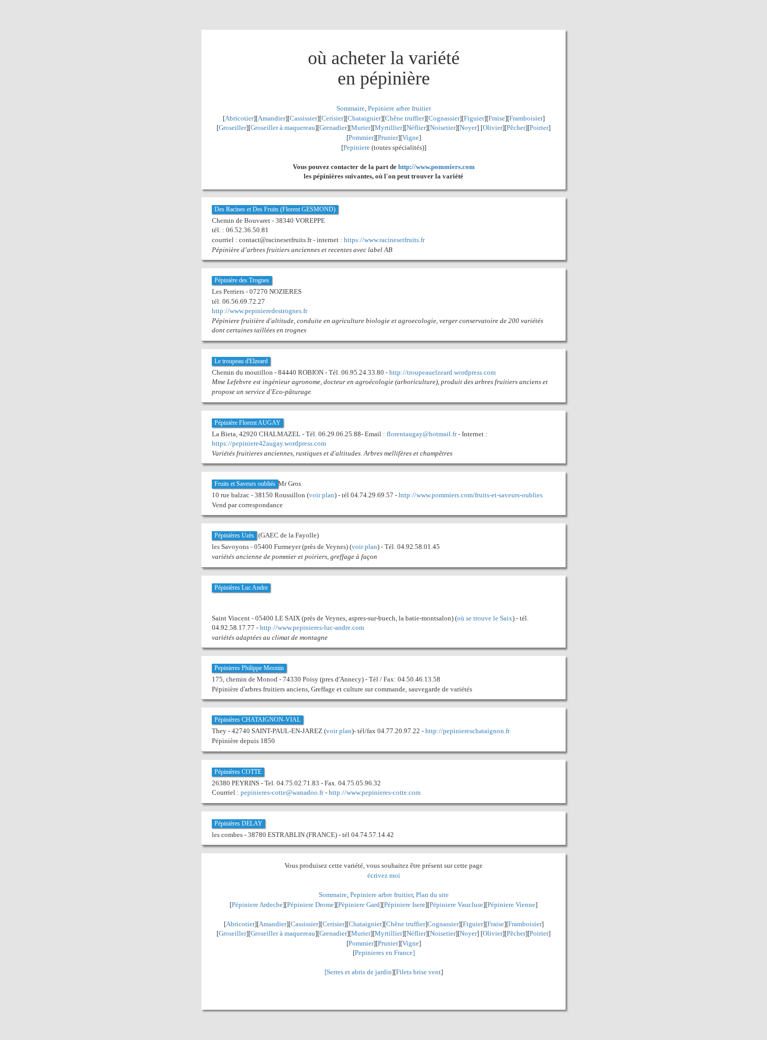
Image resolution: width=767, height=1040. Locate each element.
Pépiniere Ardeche (257, 904)
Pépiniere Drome (310, 904)
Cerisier (332, 118)
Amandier (271, 118)
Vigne (410, 137)
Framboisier (526, 118)
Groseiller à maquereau (282, 128)
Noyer (468, 128)
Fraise (496, 118)
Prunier (388, 137)
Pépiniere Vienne (511, 904)
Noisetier (443, 128)
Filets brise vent (418, 972)
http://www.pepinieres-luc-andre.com (312, 627)
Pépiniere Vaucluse (456, 904)
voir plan (321, 495)
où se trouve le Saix (484, 618)
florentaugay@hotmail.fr (422, 434)
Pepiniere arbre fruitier (399, 108)
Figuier (474, 118)
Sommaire (351, 108)
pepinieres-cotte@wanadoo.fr (282, 792)
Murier (360, 128)
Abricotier (239, 118)
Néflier (416, 128)
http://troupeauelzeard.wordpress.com (442, 372)
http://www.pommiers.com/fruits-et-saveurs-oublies (471, 495)
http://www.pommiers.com (436, 167)
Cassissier (303, 118)
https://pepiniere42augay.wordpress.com (269, 443)
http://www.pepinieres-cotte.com (375, 792)
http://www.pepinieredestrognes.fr (259, 311)
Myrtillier (388, 128)
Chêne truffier (404, 118)
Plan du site (432, 895)
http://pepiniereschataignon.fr (467, 731)
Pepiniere (356, 147)
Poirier (539, 128)
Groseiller (232, 128)
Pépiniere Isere (404, 904)
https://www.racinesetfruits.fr (384, 240)
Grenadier (333, 128)
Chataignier (364, 118)
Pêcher (516, 128)
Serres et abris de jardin (359, 972)
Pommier (361, 137)
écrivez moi (383, 875)
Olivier (492, 128)
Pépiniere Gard (359, 904)
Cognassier (444, 118)
